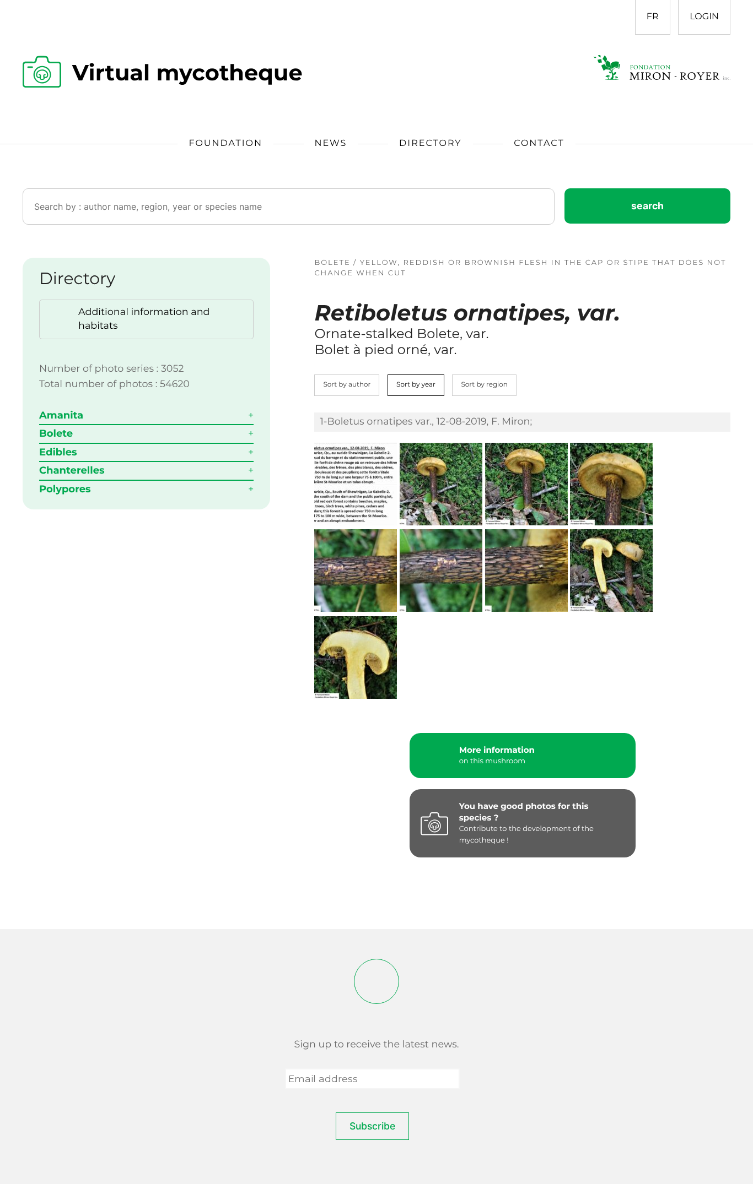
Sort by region (484, 385)
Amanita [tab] (61, 415)
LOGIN (704, 17)
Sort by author (346, 385)
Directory (430, 143)
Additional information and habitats (144, 319)
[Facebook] (376, 981)
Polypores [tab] (65, 489)
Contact (539, 143)
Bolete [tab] (56, 433)
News (331, 143)
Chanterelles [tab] (72, 470)
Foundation (225, 143)
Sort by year (415, 385)
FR (653, 17)
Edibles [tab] (58, 452)
